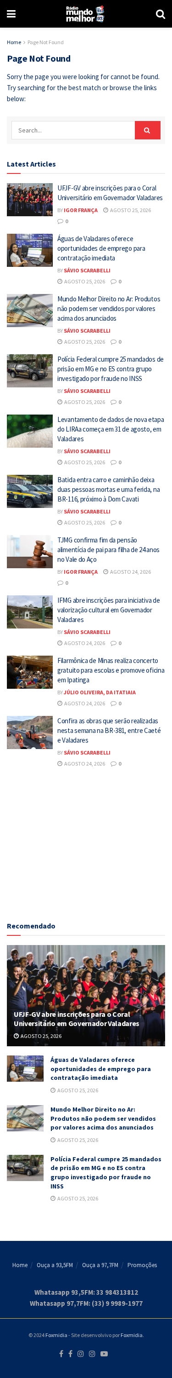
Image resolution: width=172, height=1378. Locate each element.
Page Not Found (46, 42)
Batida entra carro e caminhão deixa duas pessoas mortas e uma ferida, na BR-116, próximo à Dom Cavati (108, 489)
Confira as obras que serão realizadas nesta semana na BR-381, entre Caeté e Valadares (109, 730)
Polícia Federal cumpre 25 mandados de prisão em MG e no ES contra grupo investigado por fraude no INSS (110, 369)
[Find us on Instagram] (81, 1354)
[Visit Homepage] (85, 14)
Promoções (142, 1265)
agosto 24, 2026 (130, 571)
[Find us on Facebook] (61, 1354)
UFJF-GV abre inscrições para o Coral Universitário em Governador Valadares (76, 1018)
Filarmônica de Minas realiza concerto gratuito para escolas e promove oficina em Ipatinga (110, 670)
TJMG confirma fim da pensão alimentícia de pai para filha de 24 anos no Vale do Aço (108, 550)
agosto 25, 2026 (130, 210)
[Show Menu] (11, 14)
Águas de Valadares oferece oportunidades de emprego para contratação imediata (101, 248)
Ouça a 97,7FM (100, 1265)
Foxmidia (56, 1335)
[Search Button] (160, 14)
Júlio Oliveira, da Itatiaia (100, 692)
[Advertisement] (86, 842)
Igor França (81, 210)
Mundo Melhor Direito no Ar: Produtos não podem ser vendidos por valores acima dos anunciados (108, 308)
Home (14, 42)
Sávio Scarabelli (87, 270)
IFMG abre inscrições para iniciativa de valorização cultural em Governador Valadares (108, 610)
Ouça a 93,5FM (55, 1265)
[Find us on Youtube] (104, 1354)
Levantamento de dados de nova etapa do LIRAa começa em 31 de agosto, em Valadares (110, 429)
